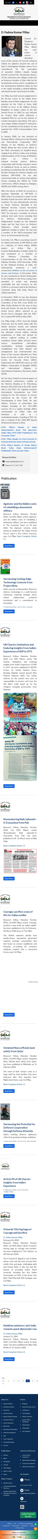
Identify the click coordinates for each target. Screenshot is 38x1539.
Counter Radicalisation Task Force (9, 1487)
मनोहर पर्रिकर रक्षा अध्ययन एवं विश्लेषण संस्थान (19, 18)
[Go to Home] (35, 1524)
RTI (15, 1523)
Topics (5, 1474)
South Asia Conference (28, 1463)
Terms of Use (15, 1526)
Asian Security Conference (26, 1456)
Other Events (26, 1425)
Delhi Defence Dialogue (29, 1460)
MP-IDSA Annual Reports (26, 1523)
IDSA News (6, 1426)
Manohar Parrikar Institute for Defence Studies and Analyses (19, 17)
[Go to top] (35, 1528)
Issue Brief (29, 607)
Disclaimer (25, 1526)
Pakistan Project (7, 1483)
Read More (9, 546)
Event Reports (26, 1413)
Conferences (25, 1410)
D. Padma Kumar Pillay (9, 607)
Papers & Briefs (7, 1471)
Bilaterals (24, 1404)
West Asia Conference (28, 1466)
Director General (8, 1413)
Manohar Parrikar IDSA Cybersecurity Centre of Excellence (9, 1493)
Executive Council (8, 1420)
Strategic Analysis (9, 1191)
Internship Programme (9, 1432)
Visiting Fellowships (8, 1442)
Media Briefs (25, 1428)
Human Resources (8, 1423)
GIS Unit (5, 1445)
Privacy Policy (20, 1528)
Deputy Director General (10, 1416)
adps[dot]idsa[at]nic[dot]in (27, 1493)
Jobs (4, 1436)
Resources (6, 1526)
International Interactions (10, 1429)
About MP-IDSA (7, 1404)
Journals (5, 1465)
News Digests (7, 1468)
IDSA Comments (31, 1141)
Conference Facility (8, 1407)
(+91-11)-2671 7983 (26, 1485)
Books (5, 1458)
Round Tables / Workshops (26, 1420)
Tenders (9, 1523)
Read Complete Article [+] (14, 846)
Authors (5, 1455)
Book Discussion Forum (29, 1407)
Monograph (6, 1461)
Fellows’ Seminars (27, 1416)
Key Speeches (26, 1431)
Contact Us (6, 1410)
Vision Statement (8, 1439)
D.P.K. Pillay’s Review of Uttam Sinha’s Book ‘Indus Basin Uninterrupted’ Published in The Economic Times (19, 448)
